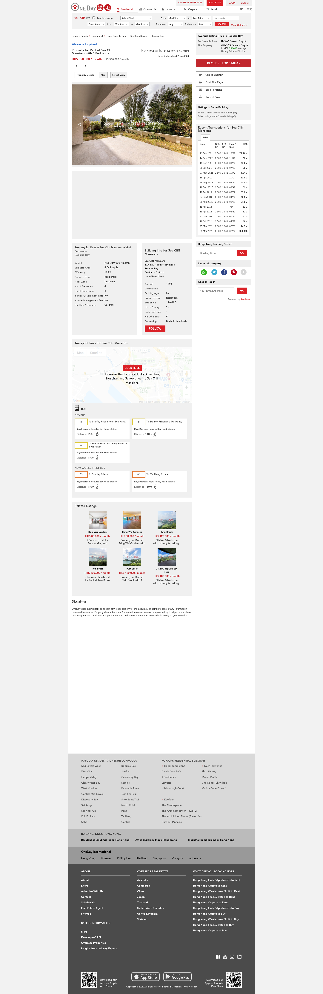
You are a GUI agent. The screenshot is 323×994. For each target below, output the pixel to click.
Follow (155, 329)
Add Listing (214, 2)
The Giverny (209, 771)
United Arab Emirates (150, 908)
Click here (132, 368)
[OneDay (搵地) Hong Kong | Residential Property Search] (91, 6)
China (140, 891)
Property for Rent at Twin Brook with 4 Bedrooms (132, 580)
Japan (141, 897)
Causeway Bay (129, 777)
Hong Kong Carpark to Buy (210, 930)
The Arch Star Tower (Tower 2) (179, 811)
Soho (84, 822)
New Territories (212, 766)
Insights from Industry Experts (99, 948)
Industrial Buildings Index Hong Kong (211, 840)
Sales (205, 137)
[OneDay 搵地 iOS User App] (145, 976)
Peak (124, 811)
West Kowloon (89, 788)
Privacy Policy (190, 986)
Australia (142, 880)
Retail (214, 9)
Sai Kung (86, 805)
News (84, 886)
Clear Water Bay (90, 783)
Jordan (125, 771)
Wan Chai (86, 771)
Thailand (142, 858)
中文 (249, 9)
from (109, 24)
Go (242, 253)
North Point (128, 805)
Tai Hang (126, 816)
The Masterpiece (172, 805)
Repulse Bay (128, 766)
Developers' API (91, 937)
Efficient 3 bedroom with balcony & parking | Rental (166, 543)
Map (103, 74)
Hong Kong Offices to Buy (209, 914)
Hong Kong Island (173, 766)
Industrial (171, 9)
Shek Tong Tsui (130, 799)
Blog (84, 931)
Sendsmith (246, 299)
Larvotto (166, 783)
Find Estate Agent (92, 908)
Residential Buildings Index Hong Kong (105, 840)
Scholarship (88, 902)
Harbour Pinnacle (172, 822)
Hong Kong (88, 858)
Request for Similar (223, 63)
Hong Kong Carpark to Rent (210, 902)
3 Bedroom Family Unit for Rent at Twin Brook (97, 578)
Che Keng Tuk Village (214, 783)
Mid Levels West (91, 766)
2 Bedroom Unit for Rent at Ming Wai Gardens (97, 543)
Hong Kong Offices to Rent (210, 886)
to (189, 18)
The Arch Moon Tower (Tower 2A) (182, 816)
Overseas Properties (190, 2)
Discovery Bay (89, 799)
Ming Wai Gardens (97, 531)
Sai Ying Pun (88, 811)
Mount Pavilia (209, 777)
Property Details (85, 74)
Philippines (124, 858)
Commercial (149, 9)
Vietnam (106, 858)
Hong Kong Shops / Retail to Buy (213, 925)
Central (125, 822)
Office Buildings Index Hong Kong (156, 840)
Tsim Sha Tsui (128, 794)
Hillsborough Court (173, 788)
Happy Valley (89, 777)
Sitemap (86, 914)
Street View (118, 74)
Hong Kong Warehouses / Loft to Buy (216, 919)
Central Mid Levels (92, 794)
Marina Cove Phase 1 (214, 788)
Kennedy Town (130, 788)
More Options (238, 25)
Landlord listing (105, 18)
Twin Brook (167, 531)
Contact (86, 897)
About (85, 880)
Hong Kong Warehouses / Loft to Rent (216, 891)
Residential (127, 9)
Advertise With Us (92, 891)
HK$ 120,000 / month (167, 536)
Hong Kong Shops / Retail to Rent (214, 897)
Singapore (159, 858)
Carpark (192, 9)
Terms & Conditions (173, 986)
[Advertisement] (132, 203)
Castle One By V (171, 771)
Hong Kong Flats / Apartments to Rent (216, 880)
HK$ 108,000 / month (167, 576)
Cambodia (143, 886)
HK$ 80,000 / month (97, 536)
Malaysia (177, 858)
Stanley (125, 783)
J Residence (169, 777)
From (163, 18)
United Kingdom (147, 914)
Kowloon (168, 799)
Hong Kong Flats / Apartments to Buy (216, 908)
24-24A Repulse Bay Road (166, 570)
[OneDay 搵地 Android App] (177, 976)
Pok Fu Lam (88, 816)
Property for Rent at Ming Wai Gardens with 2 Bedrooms (132, 543)
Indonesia (195, 858)
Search (221, 24)
